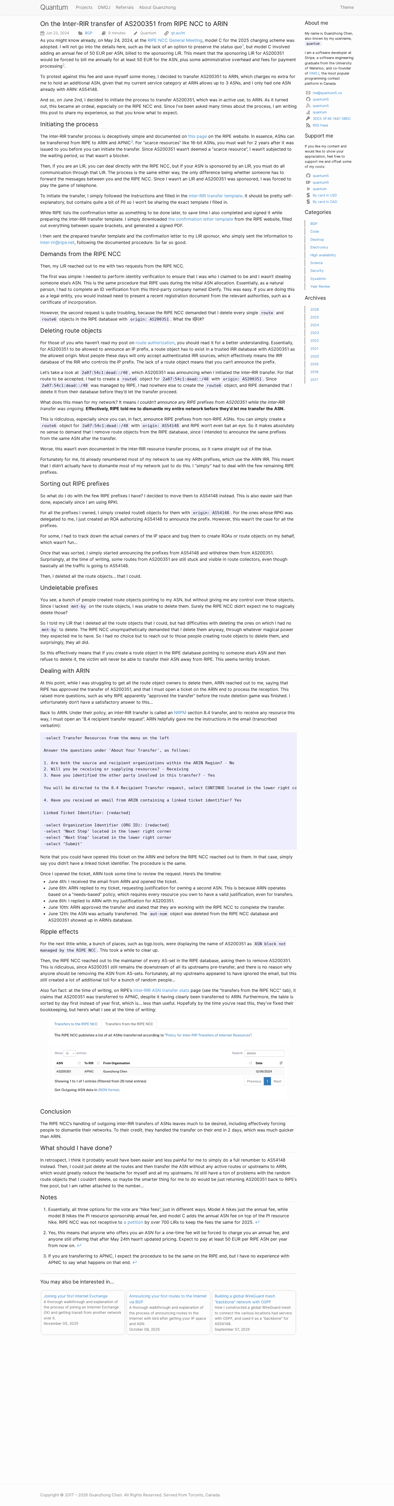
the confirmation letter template (200, 219)
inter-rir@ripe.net (57, 242)
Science (316, 263)
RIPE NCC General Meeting (175, 40)
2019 (314, 364)
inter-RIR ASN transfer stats (161, 990)
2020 (314, 356)
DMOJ (314, 73)
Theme (347, 7)
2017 (314, 380)
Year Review (320, 286)
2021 (314, 349)
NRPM (180, 712)
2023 (314, 333)
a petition (133, 1222)
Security (317, 271)
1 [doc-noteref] (243, 45)
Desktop (317, 240)
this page (197, 136)
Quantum (54, 7)
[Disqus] (168, 1407)
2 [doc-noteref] (63, 65)
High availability (323, 255)
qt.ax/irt (178, 33)
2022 (314, 341)
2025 (314, 317)
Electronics (319, 247)
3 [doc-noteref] (132, 141)
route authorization (155, 342)
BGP (88, 33)
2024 (314, 325)
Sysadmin (318, 279)
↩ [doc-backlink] (257, 1222)
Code (314, 231)
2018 (314, 372)
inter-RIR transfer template (215, 195)
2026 (314, 309)
